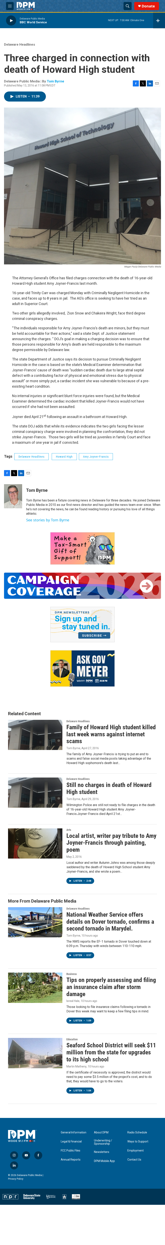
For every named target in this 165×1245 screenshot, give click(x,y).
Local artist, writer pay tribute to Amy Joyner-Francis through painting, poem (111, 842)
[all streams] (159, 20)
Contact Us (134, 1159)
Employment (135, 1150)
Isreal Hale (72, 1001)
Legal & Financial (71, 1141)
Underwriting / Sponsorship (103, 1142)
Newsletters (101, 1152)
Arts (68, 829)
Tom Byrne (55, 81)
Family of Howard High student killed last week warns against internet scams (111, 734)
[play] (11, 20)
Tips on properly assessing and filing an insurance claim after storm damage (111, 986)
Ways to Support (137, 1141)
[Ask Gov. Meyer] (82, 668)
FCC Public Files (70, 1150)
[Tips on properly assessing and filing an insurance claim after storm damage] (35, 988)
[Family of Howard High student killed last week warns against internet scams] (35, 735)
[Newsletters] (82, 624)
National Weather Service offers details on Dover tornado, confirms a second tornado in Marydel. (110, 921)
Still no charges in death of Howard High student (109, 788)
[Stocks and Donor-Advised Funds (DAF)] (82, 548)
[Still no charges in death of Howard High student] (35, 793)
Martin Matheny (76, 1066)
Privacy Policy (15, 1178)
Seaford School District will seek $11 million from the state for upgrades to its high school (111, 1052)
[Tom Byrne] (13, 496)
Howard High (64, 456)
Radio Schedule (137, 1132)
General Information (73, 1132)
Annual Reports (70, 1159)
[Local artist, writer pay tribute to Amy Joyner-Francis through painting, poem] (35, 843)
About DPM (101, 1132)
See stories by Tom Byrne (47, 520)
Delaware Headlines (19, 44)
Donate (148, 6)
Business (71, 974)
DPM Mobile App (104, 1161)
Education (72, 1039)
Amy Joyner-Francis (96, 456)
